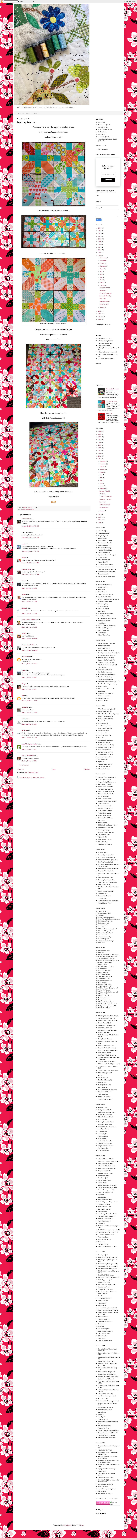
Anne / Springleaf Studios (29, 744)
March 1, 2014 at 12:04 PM (29, 664)
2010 (99, 319)
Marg (23, 684)
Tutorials (35, 113)
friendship (28, 509)
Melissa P (24, 608)
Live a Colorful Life (28, 756)
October (102, 263)
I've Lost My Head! (111, 401)
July (101, 271)
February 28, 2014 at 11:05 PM (30, 563)
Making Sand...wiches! (112, 389)
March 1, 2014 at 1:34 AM (29, 588)
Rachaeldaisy (25, 519)
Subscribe (108, 180)
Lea (23, 695)
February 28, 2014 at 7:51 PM (30, 551)
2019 (99, 242)
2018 (99, 244)
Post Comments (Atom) (31, 772)
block (23, 509)
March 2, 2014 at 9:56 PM (29, 724)
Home (53, 769)
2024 (99, 228)
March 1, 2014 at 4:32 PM (29, 689)
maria (23, 544)
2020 (99, 239)
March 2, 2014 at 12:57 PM (29, 712)
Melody (24, 633)
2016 (99, 250)
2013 (99, 311)
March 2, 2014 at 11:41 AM (29, 701)
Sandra (24, 594)
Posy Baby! (102, 298)
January (102, 307)
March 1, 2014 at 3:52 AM (29, 627)
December (103, 258)
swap (32, 509)
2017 (99, 247)
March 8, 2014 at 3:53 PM (29, 761)
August (102, 269)
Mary (23, 557)
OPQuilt (24, 730)
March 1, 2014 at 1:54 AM (29, 602)
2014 (99, 255)
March (102, 282)
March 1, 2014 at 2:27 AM (29, 613)
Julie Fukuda (26, 656)
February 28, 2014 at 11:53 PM (30, 574)
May (101, 277)
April (101, 280)
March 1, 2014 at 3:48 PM (29, 677)
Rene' (23, 581)
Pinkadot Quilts (26, 569)
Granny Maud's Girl (28, 645)
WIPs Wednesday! (104, 301)
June (101, 274)
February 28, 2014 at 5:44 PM (30, 526)
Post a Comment (24, 765)
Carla (23, 670)
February (102, 285)
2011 (99, 316)
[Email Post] (36, 507)
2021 (99, 236)
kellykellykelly (67, 1525)
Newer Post (21, 769)
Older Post (87, 769)
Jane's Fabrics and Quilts (29, 620)
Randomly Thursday (105, 296)
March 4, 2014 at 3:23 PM (29, 749)
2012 (99, 314)
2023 (99, 231)
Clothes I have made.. (22, 113)
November (103, 260)
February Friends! (104, 288)
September (103, 266)
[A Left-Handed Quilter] (108, 1505)
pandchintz (25, 707)
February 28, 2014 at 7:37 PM (30, 538)
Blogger (81, 1525)
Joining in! (109, 414)
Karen (23, 719)
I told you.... (103, 290)
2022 (99, 233)
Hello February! (104, 304)
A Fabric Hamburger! (105, 293)
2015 (99, 253)
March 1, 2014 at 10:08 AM (29, 639)
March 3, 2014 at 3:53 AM (29, 738)
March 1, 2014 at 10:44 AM (29, 650)
